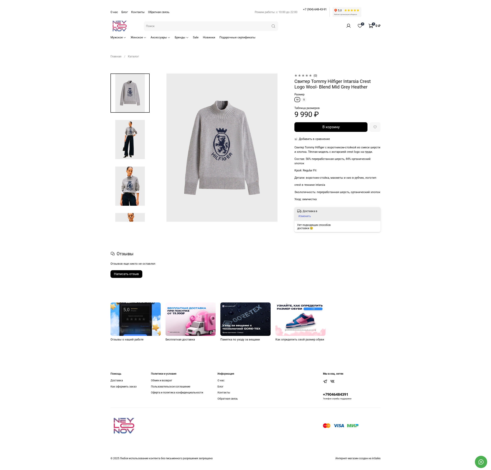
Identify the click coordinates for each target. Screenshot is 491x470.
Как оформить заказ (123, 386)
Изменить (304, 216)
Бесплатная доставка (180, 339)
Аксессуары (159, 37)
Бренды (180, 37)
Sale (196, 37)
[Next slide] (130, 217)
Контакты (138, 12)
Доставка (116, 380)
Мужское (116, 37)
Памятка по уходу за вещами (240, 339)
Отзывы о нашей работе (126, 339)
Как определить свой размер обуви (299, 339)
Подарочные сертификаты (237, 37)
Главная (115, 56)
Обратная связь (158, 12)
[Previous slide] (162, 147)
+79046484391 (335, 394)
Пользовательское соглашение (170, 386)
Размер (299, 94)
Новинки (209, 37)
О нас (114, 12)
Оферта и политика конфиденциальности (177, 392)
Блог (124, 12)
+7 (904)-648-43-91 (315, 9)
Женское (137, 37)
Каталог (133, 56)
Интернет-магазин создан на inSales (358, 458)
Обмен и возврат (161, 380)
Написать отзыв (126, 274)
